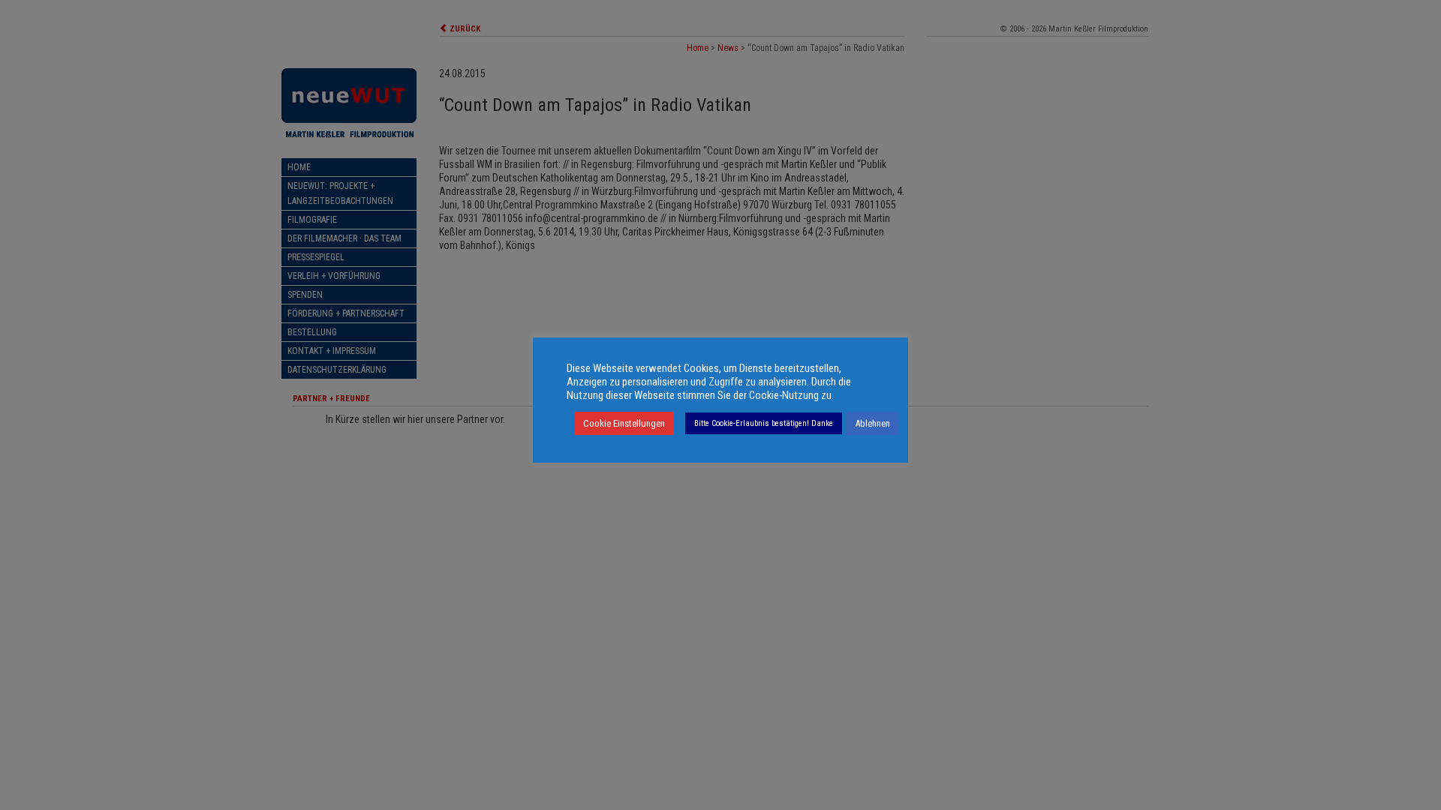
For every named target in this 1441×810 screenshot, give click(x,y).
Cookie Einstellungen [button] (624, 423)
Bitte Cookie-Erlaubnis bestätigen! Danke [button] (763, 423)
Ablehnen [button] (872, 423)
